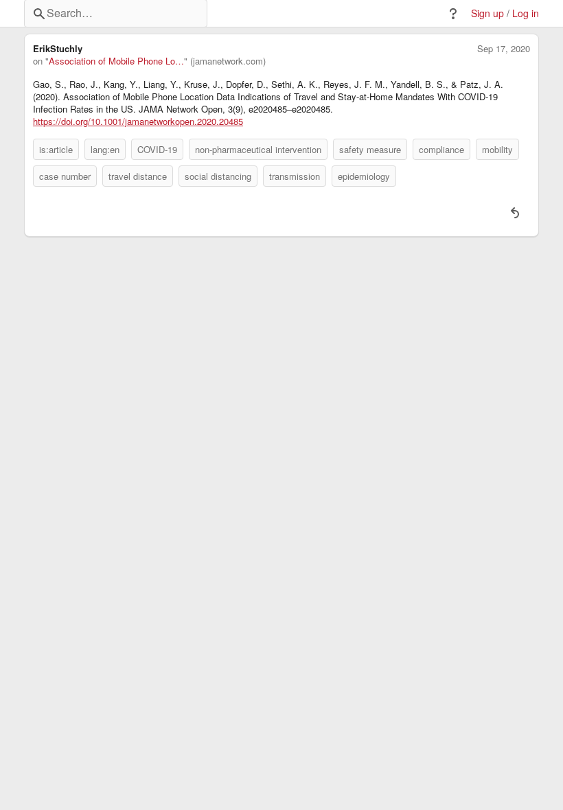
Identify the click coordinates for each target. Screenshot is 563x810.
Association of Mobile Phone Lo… (116, 61)
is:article (56, 149)
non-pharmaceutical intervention (258, 149)
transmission (294, 176)
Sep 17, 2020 (503, 49)
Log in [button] (525, 13)
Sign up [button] (487, 13)
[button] (453, 14)
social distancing (218, 176)
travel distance (137, 176)
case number (65, 176)
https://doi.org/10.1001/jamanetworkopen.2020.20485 (138, 121)
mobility (497, 149)
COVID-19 (157, 149)
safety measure (370, 149)
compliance (441, 149)
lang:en (105, 149)
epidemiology (364, 176)
